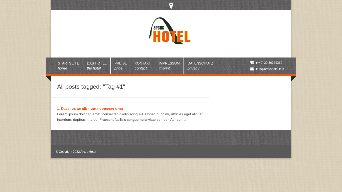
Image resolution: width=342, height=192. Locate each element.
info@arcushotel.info (270, 69)
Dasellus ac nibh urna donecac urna (92, 108)
